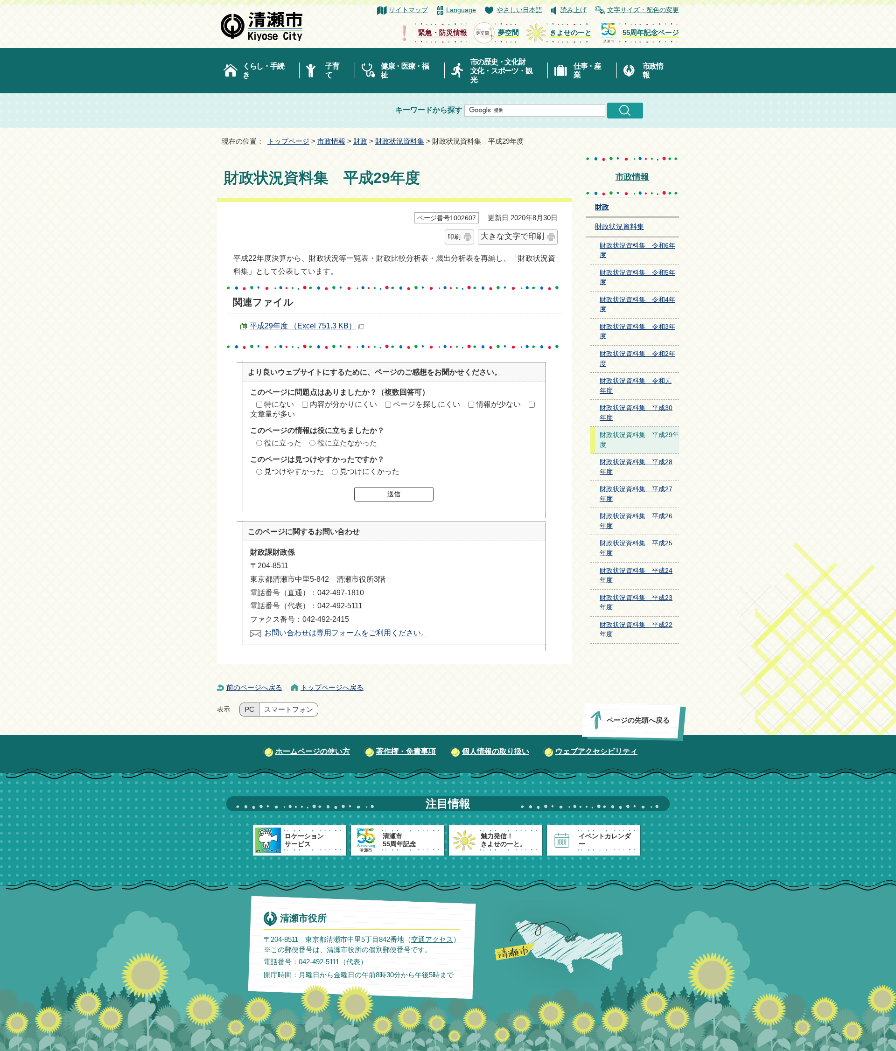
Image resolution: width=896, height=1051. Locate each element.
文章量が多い (272, 414)
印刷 (454, 236)
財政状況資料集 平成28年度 (636, 467)
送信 (393, 494)
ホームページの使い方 (312, 751)
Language (461, 10)
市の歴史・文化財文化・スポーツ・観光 (501, 71)
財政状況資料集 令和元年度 (636, 385)
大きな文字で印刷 (512, 236)
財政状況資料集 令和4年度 (637, 304)
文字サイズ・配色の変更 (643, 10)
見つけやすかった (294, 471)
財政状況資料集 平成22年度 (636, 629)
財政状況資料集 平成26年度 (636, 521)
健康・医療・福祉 (405, 70)
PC (249, 709)
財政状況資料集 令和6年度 (637, 250)
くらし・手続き (263, 70)
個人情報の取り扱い (495, 751)
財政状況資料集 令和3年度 (637, 331)
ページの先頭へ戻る (638, 720)
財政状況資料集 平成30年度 (636, 412)
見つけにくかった (369, 471)
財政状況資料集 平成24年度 (636, 575)
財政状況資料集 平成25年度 (636, 548)
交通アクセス (432, 939)
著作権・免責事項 (406, 751)
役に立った (282, 443)
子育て (332, 70)
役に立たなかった (347, 443)
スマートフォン (288, 709)
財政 (360, 141)
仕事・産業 (587, 70)
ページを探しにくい (426, 404)
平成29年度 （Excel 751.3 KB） (303, 326)
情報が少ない (498, 404)
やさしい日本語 (519, 10)
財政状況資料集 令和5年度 (637, 277)
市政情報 (653, 70)
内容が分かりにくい (343, 404)
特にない (279, 404)
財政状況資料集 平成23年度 (636, 602)
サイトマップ (408, 10)
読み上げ (573, 10)
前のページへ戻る (254, 687)
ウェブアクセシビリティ (596, 751)
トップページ (288, 141)
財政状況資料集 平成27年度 (636, 494)
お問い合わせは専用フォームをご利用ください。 (346, 633)
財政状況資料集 (399, 141)
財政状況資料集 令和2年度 (637, 358)
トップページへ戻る (332, 687)
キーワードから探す (428, 110)
